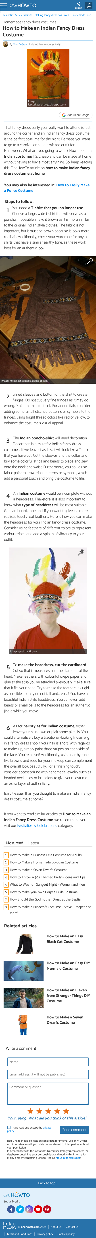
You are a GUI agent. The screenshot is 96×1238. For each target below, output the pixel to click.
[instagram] (29, 1209)
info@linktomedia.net (67, 1158)
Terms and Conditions (19, 1234)
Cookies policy (66, 1234)
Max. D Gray (20, 44)
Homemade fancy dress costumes (29, 22)
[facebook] (11, 1209)
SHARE (78, 8)
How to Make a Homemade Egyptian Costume (44, 862)
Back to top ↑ (48, 1183)
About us (56, 1227)
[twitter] (20, 1209)
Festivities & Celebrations (17, 15)
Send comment (74, 1130)
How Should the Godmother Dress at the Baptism (46, 900)
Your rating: (17, 1118)
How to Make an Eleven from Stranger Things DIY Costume (68, 996)
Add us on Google (78, 115)
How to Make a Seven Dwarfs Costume (38, 870)
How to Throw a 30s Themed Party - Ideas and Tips (48, 877)
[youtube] (38, 1209)
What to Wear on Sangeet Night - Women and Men (47, 885)
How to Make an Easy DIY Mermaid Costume (68, 966)
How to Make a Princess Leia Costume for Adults (46, 855)
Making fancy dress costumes (52, 15)
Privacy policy (45, 1234)
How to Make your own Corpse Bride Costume (44, 892)
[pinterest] (47, 1209)
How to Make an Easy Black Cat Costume (65, 939)
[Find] (89, 5)
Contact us (72, 1227)
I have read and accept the (29, 1129)
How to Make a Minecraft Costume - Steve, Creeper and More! (50, 910)
